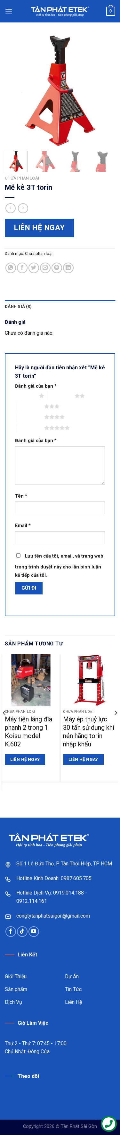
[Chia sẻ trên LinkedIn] (68, 268)
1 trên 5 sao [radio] (25, 395)
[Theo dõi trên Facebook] (10, 931)
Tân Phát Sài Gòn (79, 1126)
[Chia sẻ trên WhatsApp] (10, 268)
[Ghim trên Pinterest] (57, 268)
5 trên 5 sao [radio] (30, 427)
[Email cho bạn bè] (45, 268)
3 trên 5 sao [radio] (30, 406)
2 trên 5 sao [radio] (61, 395)
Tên (21, 496)
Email (23, 525)
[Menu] (8, 11)
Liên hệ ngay (39, 227)
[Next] (105, 91)
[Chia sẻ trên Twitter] (33, 268)
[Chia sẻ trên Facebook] (22, 268)
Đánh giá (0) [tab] (18, 306)
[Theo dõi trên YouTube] (33, 931)
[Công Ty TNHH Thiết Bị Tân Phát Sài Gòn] (60, 11)
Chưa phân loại (22, 178)
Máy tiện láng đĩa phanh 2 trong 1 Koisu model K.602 (28, 731)
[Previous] (15, 91)
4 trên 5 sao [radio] (30, 416)
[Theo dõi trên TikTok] (22, 931)
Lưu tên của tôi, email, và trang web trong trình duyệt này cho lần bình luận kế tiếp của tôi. (59, 565)
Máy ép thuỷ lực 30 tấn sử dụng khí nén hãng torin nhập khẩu (88, 731)
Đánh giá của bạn (36, 386)
